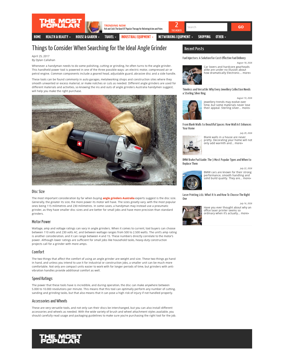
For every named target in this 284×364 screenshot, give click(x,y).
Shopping (204, 37)
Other (220, 37)
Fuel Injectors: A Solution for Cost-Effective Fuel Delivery (214, 58)
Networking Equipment (174, 37)
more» (247, 73)
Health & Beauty (57, 37)
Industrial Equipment (136, 37)
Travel (109, 37)
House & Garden (87, 37)
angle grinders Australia (118, 198)
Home (37, 37)
